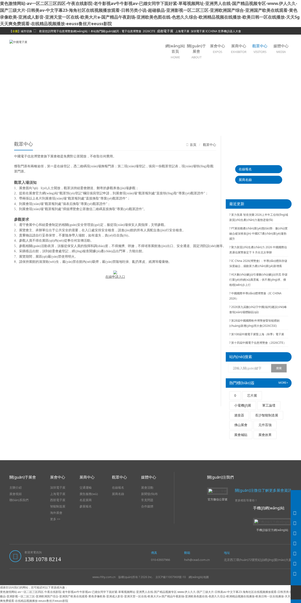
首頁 (193, 145)
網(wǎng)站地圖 (199, 577)
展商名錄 (245, 179)
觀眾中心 (259, 48)
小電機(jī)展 (242, 405)
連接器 (239, 415)
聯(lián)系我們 (18, 500)
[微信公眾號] (296, 573)
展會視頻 (15, 494)
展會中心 (217, 48)
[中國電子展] (18, 42)
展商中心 (238, 48)
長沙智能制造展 (266, 415)
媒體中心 (281, 48)
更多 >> (55, 519)
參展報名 (85, 506)
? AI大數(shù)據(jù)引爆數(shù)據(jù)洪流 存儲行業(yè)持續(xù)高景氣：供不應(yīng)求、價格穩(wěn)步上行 (258, 279)
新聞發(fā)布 (149, 494)
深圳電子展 (57, 487)
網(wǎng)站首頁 (175, 51)
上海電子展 (57, 494)
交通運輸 (85, 487)
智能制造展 (57, 506)
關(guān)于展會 (196, 51)
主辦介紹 (15, 487)
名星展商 (85, 500)
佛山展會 (240, 425)
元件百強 (265, 425)
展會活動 (147, 487)
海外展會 (56, 513)
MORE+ (283, 383)
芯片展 (252, 395)
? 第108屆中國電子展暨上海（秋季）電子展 (256, 334)
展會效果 (265, 434)
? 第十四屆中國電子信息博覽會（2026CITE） (257, 343)
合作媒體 (147, 506)
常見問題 (147, 500)
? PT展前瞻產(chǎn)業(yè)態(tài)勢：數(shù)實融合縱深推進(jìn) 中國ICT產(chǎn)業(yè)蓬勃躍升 (258, 233)
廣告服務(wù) (88, 494)
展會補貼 (240, 434)
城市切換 (26, 31)
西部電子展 (57, 500)
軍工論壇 (268, 405)
